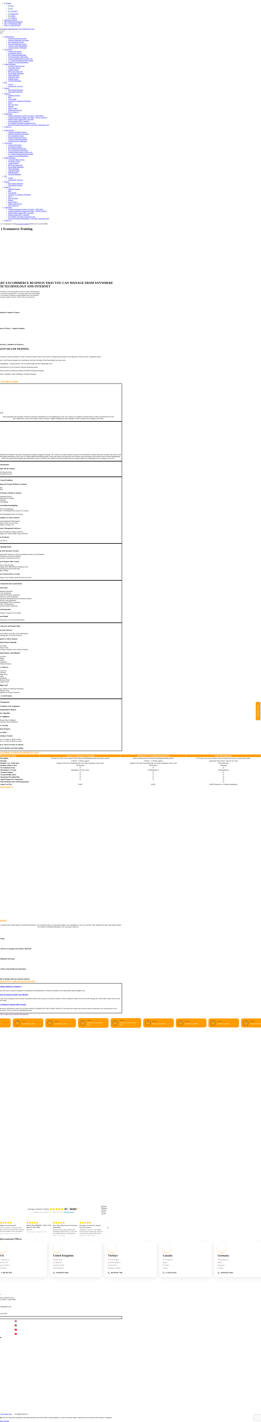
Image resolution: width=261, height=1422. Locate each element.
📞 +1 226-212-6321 (169, 1273)
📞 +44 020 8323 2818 (60, 1273)
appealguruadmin (23, 224)
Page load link (4, 1421)
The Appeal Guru (6, 1414)
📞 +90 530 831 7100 (115, 1273)
